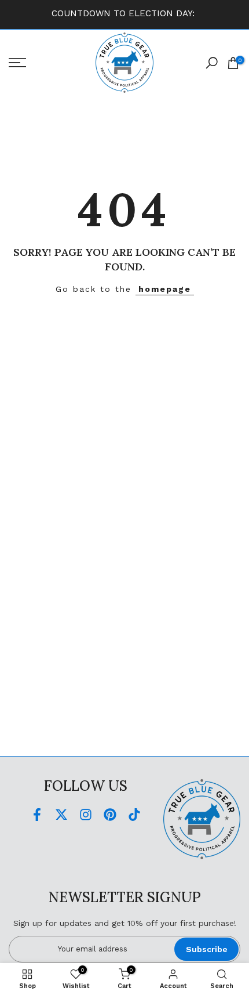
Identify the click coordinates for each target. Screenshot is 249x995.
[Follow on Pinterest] (110, 815)
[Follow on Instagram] (85, 815)
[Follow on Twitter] (61, 815)
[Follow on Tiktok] (134, 815)
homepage (164, 289)
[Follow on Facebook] (37, 815)
